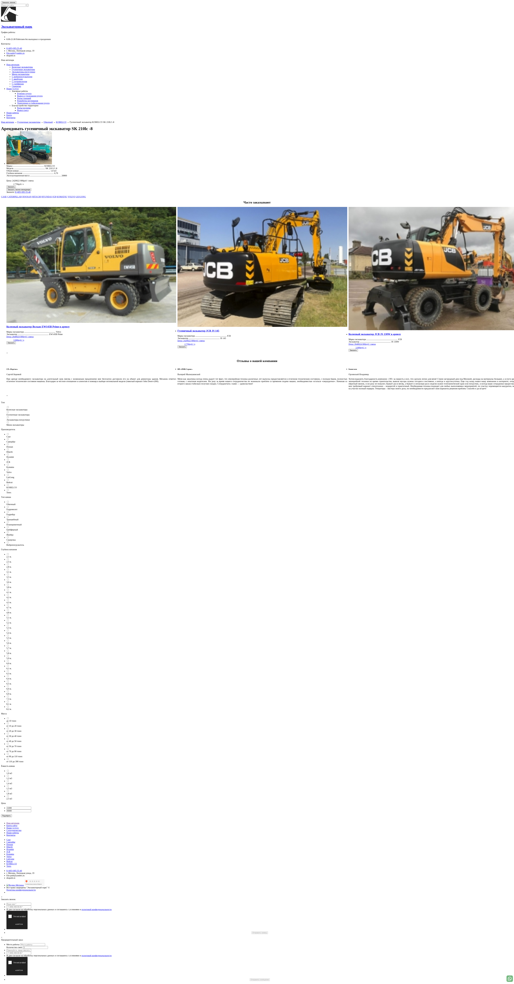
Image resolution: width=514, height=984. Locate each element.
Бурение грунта (24, 93)
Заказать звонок (8, 2)
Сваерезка (16, 86)
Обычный (48, 122)
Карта (9, 115)
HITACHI (36, 197)
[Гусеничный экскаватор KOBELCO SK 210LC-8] (29, 163)
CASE (4, 197)
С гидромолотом (19, 81)
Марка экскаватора (30, 332)
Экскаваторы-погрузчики (23, 72)
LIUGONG (81, 197)
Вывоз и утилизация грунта (30, 96)
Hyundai (10, 849)
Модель (25, 168)
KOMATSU (62, 197)
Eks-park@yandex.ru (15, 53)
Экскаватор (27, 334)
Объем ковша (28, 171)
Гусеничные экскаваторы (23, 69)
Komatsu (10, 854)
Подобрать (6, 816)
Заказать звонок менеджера (18, 190)
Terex (8, 866)
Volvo (9, 856)
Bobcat (9, 861)
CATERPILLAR (14, 197)
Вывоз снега (23, 110)
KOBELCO (61, 122)
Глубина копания (30, 173)
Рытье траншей (24, 98)
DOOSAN (27, 197)
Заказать (11, 187)
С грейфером (18, 84)
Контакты (10, 117)
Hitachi (9, 847)
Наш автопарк (12, 64)
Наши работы (12, 113)
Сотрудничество (13, 830)
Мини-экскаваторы (20, 74)
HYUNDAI (46, 197)
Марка (25, 166)
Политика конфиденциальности (21, 890)
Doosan (9, 844)
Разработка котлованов (27, 101)
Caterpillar (10, 842)
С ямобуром (17, 79)
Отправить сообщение (260, 980)
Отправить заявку (259, 933)
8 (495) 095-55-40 (14, 48)
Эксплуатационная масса (33, 175)
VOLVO (71, 197)
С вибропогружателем (22, 77)
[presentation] (6, 353)
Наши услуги (12, 89)
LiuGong (10, 859)
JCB (54, 197)
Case (8, 840)
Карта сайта (11, 825)
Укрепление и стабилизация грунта (33, 103)
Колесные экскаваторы (22, 67)
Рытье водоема (24, 108)
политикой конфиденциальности (97, 909)
